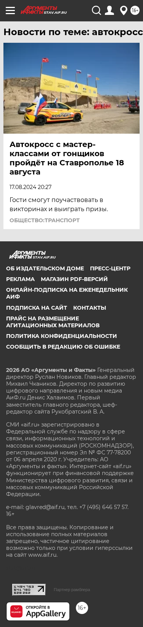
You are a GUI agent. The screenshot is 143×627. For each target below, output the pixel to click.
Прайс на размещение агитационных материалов (53, 322)
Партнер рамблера (72, 589)
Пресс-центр (110, 268)
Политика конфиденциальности (61, 336)
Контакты (89, 307)
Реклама (20, 279)
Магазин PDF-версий (74, 279)
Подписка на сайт (36, 307)
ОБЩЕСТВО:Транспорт (45, 220)
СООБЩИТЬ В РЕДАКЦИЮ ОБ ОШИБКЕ (63, 346)
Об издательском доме (45, 268)
